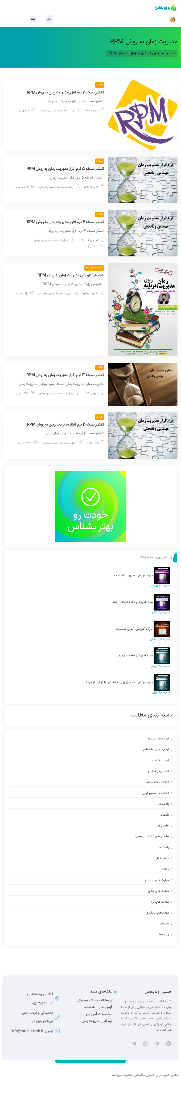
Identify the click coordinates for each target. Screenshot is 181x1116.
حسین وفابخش (48, 111)
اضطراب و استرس (158, 771)
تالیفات (164, 814)
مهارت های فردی (158, 891)
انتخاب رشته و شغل (156, 782)
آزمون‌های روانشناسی (97, 1007)
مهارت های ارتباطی (157, 880)
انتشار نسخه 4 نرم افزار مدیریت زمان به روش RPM (65, 222)
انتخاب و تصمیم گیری (155, 793)
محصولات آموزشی (99, 1014)
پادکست (164, 804)
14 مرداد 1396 (91, 187)
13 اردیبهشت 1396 (89, 240)
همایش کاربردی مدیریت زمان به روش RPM (70, 275)
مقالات (99, 85)
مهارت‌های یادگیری (157, 912)
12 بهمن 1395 (91, 393)
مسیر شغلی (162, 858)
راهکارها (164, 847)
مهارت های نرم (160, 902)
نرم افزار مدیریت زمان (97, 1021)
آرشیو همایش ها (94, 268)
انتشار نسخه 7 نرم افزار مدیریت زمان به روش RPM (65, 92)
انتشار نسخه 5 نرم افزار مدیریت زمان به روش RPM (65, 169)
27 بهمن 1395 (91, 294)
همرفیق (164, 923)
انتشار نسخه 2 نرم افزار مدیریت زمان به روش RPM (65, 425)
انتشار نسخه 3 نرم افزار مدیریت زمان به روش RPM (65, 375)
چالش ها (163, 825)
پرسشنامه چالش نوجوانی (94, 1000)
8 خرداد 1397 (91, 111)
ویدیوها (164, 934)
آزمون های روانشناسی (155, 749)
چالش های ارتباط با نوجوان (152, 836)
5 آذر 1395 (93, 443)
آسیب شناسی (160, 760)
